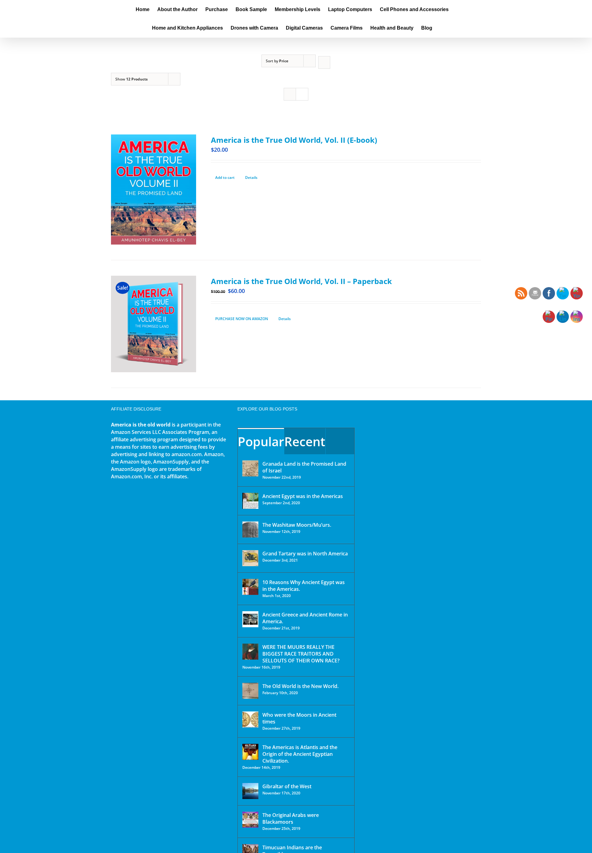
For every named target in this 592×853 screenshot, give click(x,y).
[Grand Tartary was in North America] (250, 558)
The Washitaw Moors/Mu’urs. (296, 524)
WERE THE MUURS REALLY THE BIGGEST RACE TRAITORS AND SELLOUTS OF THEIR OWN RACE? (300, 654)
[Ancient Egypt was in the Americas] (250, 501)
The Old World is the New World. (300, 686)
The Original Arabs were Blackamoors (290, 818)
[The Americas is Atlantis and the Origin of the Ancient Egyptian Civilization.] (250, 752)
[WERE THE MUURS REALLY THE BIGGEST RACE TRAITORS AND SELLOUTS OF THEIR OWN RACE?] (250, 652)
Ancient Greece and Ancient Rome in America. (305, 618)
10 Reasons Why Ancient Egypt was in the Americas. (303, 585)
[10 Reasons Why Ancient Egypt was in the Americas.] (250, 587)
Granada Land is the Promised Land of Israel (304, 467)
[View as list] (302, 94)
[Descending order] (324, 62)
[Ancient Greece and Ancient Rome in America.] (250, 619)
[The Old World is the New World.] (250, 691)
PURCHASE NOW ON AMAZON (241, 318)
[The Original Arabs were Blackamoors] (250, 820)
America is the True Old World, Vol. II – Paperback (301, 281)
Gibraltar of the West (286, 786)
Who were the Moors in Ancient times (299, 718)
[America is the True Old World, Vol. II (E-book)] (153, 189)
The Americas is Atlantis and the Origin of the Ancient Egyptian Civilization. (299, 754)
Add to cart (225, 177)
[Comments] (340, 441)
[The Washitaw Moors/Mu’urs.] (250, 529)
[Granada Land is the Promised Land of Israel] (250, 468)
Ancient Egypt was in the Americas (302, 496)
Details (251, 177)
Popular (261, 441)
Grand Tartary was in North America (305, 553)
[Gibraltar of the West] (250, 791)
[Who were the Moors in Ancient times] (250, 719)
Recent (304, 441)
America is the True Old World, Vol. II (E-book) (294, 140)
